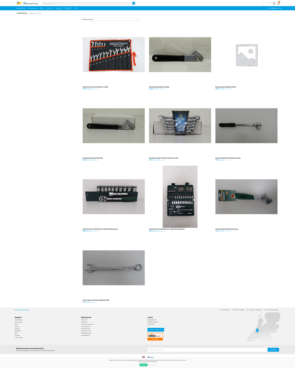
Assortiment (84, 319)
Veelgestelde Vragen (86, 333)
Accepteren (143, 365)
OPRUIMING (18, 330)
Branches (17, 326)
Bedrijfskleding (18, 319)
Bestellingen (84, 322)
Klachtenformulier (85, 328)
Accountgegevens (85, 335)
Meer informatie (152, 365)
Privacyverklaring (85, 326)
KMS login (17, 335)
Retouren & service (86, 330)
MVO (16, 333)
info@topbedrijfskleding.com (156, 329)
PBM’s (16, 324)
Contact (270, 2)
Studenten (17, 328)
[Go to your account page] (274, 4)
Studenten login (19, 337)
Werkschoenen (18, 322)
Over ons (265, 2)
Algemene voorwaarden (87, 324)
